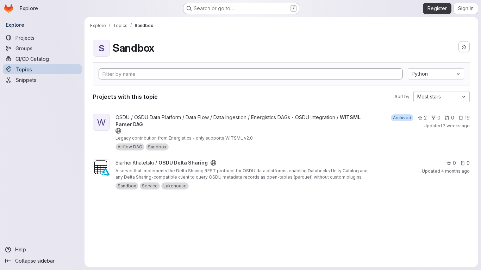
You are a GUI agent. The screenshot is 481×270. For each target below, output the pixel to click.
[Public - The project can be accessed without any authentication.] (118, 131)
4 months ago (455, 171)
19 (467, 118)
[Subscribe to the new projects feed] (464, 46)
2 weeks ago (456, 125)
